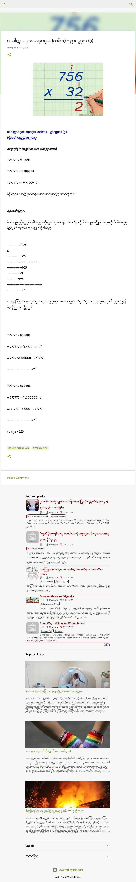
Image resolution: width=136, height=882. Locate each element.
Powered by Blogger (70, 869)
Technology (40, 448)
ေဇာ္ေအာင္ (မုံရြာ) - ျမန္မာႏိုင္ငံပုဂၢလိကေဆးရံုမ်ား (54, 691)
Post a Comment (18, 477)
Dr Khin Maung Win (18, 448)
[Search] (15, 4)
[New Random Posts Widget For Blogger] (106, 645)
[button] (9, 54)
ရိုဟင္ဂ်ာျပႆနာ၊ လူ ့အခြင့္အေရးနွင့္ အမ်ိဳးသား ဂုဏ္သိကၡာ (54, 811)
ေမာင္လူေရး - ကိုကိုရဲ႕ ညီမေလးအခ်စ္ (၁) (48, 751)
